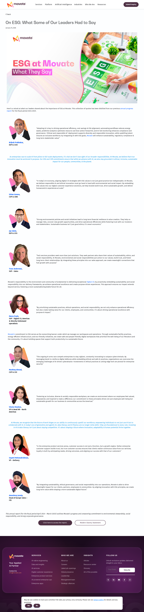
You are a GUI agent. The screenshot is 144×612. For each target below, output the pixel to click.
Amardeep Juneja (15, 495)
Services (38, 4)
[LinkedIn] (114, 580)
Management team (68, 580)
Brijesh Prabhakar (16, 143)
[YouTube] (119, 580)
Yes (28, 606)
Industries (78, 4)
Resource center (90, 564)
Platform (48, 4)
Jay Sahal (12, 231)
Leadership (65, 576)
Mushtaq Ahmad (15, 370)
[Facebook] (124, 580)
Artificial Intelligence (63, 4)
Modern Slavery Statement (90, 523)
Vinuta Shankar (15, 407)
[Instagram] (130, 580)
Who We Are (90, 4)
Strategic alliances (68, 583)
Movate (90, 136)
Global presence (67, 572)
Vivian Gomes (14, 194)
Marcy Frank (13, 316)
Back (9, 14)
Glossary (87, 568)
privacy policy (99, 600)
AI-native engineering (40, 561)
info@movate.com (15, 573)
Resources (102, 4)
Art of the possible (90, 572)
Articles (86, 561)
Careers (64, 564)
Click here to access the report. (55, 523)
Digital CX (90, 282)
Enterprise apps (37, 583)
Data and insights (38, 564)
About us (64, 561)
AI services (36, 568)
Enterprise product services (42, 576)
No (37, 606)
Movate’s (11, 334)
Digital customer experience (42, 572)
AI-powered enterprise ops (42, 580)
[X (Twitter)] (108, 580)
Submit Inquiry (131, 4)
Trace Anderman (15, 269)
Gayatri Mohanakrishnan (18, 458)
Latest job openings (68, 568)
